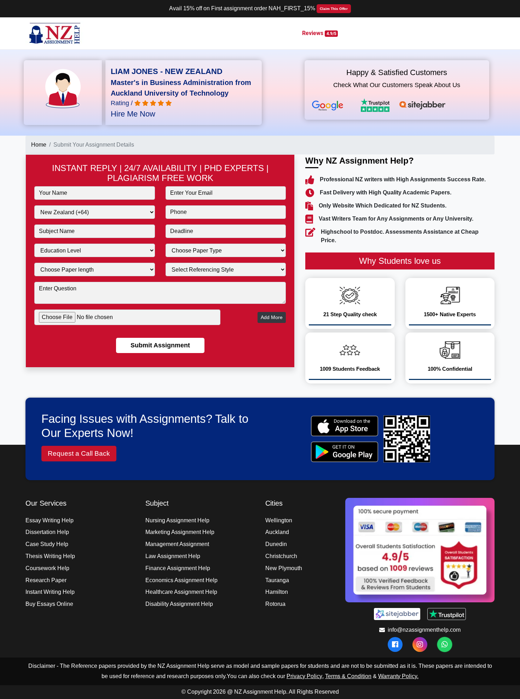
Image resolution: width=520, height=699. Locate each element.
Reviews (319, 33)
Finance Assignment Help (177, 568)
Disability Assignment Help (179, 604)
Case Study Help (46, 544)
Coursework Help (47, 568)
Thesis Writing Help (50, 556)
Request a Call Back (79, 453)
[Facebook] (395, 644)
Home (38, 145)
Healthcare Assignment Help (181, 592)
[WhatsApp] (444, 644)
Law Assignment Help (172, 556)
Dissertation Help (47, 532)
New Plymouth (283, 568)
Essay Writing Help (49, 520)
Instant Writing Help (50, 592)
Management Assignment (177, 544)
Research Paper (46, 580)
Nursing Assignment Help (177, 520)
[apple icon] (344, 426)
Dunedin (276, 544)
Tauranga (277, 580)
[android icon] (344, 452)
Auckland (277, 532)
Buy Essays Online (49, 604)
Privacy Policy (304, 676)
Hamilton (276, 592)
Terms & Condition (348, 676)
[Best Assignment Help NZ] (55, 33)
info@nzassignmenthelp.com (424, 630)
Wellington (278, 520)
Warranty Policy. (398, 676)
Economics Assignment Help (181, 580)
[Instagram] (419, 644)
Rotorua (275, 604)
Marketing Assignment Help (179, 532)
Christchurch (281, 556)
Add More (272, 317)
